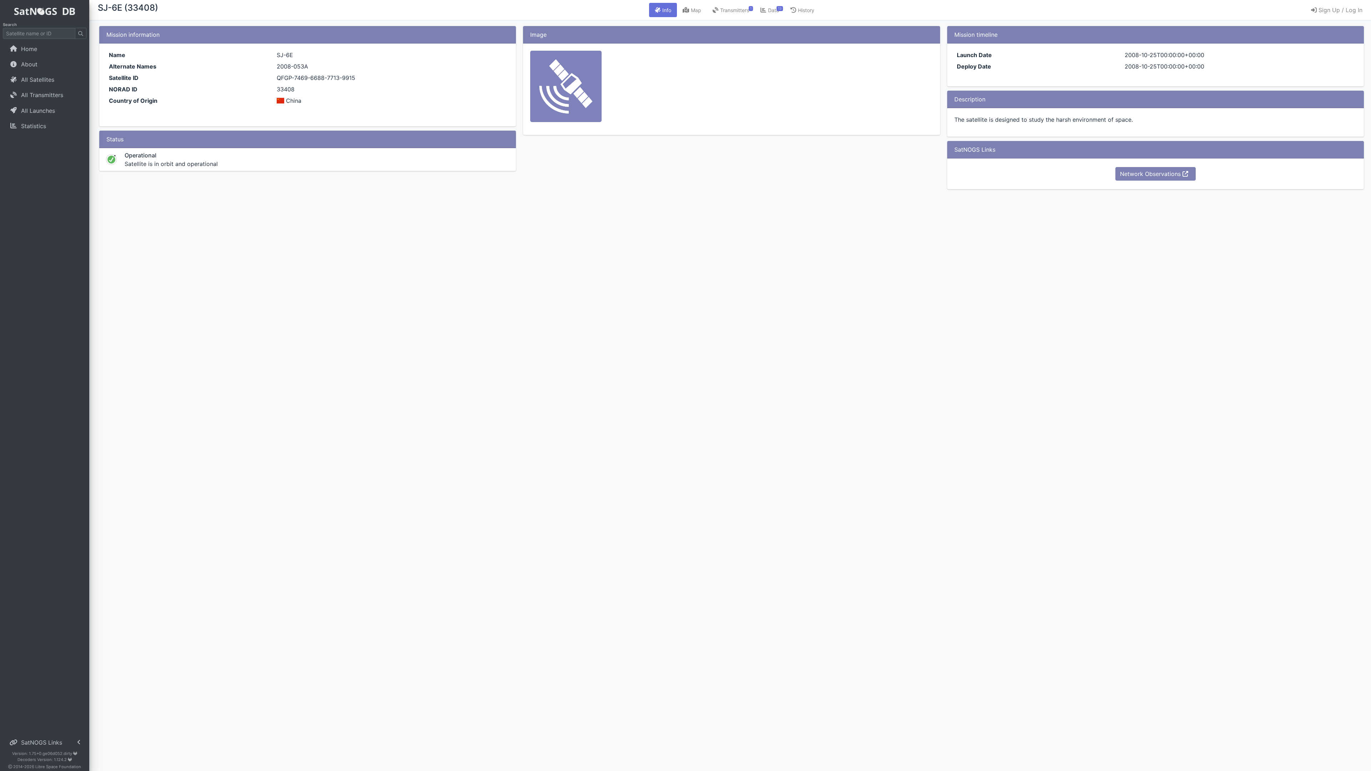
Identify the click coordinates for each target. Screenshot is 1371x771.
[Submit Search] (80, 33)
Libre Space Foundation (58, 766)
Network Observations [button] (1151, 173)
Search (10, 24)
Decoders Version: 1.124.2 (42, 759)
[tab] (663, 10)
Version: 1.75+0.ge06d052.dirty (42, 753)
